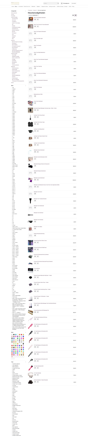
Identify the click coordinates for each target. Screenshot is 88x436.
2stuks (13, 271)
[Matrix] (73, 15)
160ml (13, 117)
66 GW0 (14, 209)
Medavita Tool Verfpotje (38, 219)
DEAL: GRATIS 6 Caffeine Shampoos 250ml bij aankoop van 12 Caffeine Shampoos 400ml (19, 324)
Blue (13, 371)
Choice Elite (14, 422)
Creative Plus (15, 431)
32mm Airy (14, 278)
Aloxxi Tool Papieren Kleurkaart (40, 31)
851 (13, 199)
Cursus (12, 14)
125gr (13, 154)
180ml (13, 119)
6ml (13, 93)
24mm (13, 175)
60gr (13, 153)
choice (13, 406)
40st (13, 144)
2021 (13, 415)
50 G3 (13, 203)
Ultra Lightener (15, 365)
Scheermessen (15, 78)
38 (12, 218)
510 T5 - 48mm (15, 249)
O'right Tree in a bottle (16, 383)
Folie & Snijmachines (16, 70)
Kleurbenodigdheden (16, 51)
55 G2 (13, 205)
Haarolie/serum (15, 28)
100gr (13, 149)
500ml (13, 132)
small (13, 90)
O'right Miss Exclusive (16, 382)
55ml (13, 106)
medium (13, 88)
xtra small (14, 272)
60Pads (13, 239)
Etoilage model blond (16, 405)
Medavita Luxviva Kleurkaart (39, 177)
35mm (13, 258)
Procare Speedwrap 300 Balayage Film (41, 310)
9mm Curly (14, 274)
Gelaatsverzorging (15, 56)
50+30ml (14, 103)
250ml (13, 127)
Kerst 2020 (14, 408)
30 (12, 170)
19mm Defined (15, 275)
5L (12, 139)
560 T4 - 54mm (15, 251)
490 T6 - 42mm (15, 248)
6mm (13, 212)
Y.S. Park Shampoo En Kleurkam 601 (40, 324)
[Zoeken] (58, 3)
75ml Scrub (14, 296)
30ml (13, 100)
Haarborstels (14, 69)
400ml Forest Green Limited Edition (19, 228)
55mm (13, 261)
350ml (13, 294)
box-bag (14, 163)
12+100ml (14, 111)
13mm (13, 173)
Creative (14, 429)
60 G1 (13, 206)
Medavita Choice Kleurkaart (39, 149)
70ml (13, 109)
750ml (13, 134)
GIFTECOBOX (15, 414)
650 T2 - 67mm (15, 253)
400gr (13, 159)
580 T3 (13, 189)
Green (13, 372)
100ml (13, 113)
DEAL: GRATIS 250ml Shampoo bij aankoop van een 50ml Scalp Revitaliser (19, 328)
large (13, 91)
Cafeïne (13, 402)
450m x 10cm (15, 165)
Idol (13, 418)
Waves (13, 285)
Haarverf (13, 40)
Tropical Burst (15, 386)
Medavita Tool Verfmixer (38, 212)
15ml (13, 99)
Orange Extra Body (16, 368)
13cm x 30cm (15, 242)
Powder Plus (14, 424)
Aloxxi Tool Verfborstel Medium (40, 73)
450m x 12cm (15, 226)
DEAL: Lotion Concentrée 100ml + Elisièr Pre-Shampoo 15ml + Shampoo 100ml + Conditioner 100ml (19, 305)
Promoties (13, 15)
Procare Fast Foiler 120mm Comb (40, 240)
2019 (13, 393)
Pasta (13, 388)
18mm (13, 182)
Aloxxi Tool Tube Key (38, 66)
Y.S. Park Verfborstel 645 (38, 366)
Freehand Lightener (16, 363)
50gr (13, 152)
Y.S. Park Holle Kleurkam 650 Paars (40, 317)
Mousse (13, 31)
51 (12, 219)
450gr (13, 160)
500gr (13, 162)
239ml (13, 124)
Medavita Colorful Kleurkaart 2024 (40, 156)
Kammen (13, 73)
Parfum (13, 63)
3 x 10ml (14, 291)
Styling (13, 37)
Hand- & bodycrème (16, 57)
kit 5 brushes (14, 265)
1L (12, 136)
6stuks (13, 243)
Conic (13, 281)
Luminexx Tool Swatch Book (39, 143)
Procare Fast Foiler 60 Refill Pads (40, 247)
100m (13, 140)
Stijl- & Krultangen (15, 79)
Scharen (13, 76)
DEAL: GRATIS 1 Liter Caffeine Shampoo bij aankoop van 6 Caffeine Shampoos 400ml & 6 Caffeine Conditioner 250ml (18, 319)
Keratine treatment (15, 30)
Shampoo (14, 35)
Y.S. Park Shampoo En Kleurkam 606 (41, 345)
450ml (13, 241)
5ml (13, 87)
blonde (13, 398)
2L (12, 288)
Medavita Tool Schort (38, 191)
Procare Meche (37, 268)
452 (13, 195)
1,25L (13, 137)
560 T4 (13, 187)
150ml (13, 116)
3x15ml (13, 225)
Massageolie (14, 62)
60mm (13, 262)
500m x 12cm (15, 166)
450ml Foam (14, 256)
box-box (14, 412)
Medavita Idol (15, 379)
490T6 (13, 185)
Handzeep (14, 60)
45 (12, 172)
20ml (13, 97)
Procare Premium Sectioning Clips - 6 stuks (42, 289)
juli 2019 (14, 396)
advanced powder (15, 428)
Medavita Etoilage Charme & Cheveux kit (41, 163)
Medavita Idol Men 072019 (17, 376)
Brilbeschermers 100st (38, 94)
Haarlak (13, 25)
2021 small (14, 416)
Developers (14, 43)
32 (12, 216)
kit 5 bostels (14, 266)
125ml (13, 114)
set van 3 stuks (15, 245)
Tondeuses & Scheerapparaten (18, 80)
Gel (12, 24)
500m (13, 142)
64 (12, 220)
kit (12, 282)
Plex (13, 34)
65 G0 (13, 208)
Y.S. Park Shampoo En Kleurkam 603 (41, 331)
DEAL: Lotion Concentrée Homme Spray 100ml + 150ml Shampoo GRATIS (19, 310)
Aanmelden (74, 3)
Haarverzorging (14, 17)
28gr (13, 146)
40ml (13, 235)
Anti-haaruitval (15, 18)
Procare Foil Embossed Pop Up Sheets (41, 254)
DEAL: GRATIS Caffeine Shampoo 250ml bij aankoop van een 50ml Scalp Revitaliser (19, 315)
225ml (13, 123)
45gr (13, 147)
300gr (13, 156)
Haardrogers (14, 72)
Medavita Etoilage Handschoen (40, 170)
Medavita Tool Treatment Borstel (40, 198)
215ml (13, 121)
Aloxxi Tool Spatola (37, 45)
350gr (13, 157)
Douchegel (14, 54)
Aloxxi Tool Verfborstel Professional (41, 80)
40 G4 (13, 202)
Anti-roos (14, 20)
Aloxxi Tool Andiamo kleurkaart (40, 17)
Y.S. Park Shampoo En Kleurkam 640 (41, 359)
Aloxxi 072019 (15, 373)
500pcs (13, 233)
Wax (13, 38)
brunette (14, 399)
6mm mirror (14, 213)
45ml (13, 101)
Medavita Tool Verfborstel (39, 205)
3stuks (13, 269)
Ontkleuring (14, 48)
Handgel (13, 59)
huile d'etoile (14, 409)
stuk (13, 289)
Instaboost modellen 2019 (17, 411)
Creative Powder (15, 434)
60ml (13, 107)
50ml (13, 104)
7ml (13, 94)
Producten (30, 10)
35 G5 (13, 200)
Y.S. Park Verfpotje (37, 372)
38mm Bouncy (15, 279)
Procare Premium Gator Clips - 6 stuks (41, 282)
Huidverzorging (14, 53)
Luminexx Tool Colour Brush (39, 115)
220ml (13, 236)
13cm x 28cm (15, 232)
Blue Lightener (15, 426)
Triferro (13, 284)
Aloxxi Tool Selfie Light (38, 38)
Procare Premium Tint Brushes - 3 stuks (41, 296)
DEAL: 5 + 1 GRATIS (16, 312)
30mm (13, 176)
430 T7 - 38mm (15, 246)
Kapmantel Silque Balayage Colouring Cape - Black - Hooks (45, 108)
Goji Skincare (15, 404)
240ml (13, 126)
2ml (13, 222)
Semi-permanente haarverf (17, 50)
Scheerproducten (15, 64)
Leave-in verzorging (16, 22)
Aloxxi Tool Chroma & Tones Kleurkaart (41, 24)
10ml (13, 96)
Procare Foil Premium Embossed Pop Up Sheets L (43, 261)
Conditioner (14, 21)
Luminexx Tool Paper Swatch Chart (40, 136)
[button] (33, 15)
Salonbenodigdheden (16, 75)
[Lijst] (75, 15)
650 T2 (13, 190)
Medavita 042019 (15, 378)
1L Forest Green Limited (16, 229)
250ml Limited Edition (16, 295)
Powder (13, 389)
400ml (13, 130)
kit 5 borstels (14, 268)
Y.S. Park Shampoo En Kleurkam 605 (41, 338)
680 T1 (13, 192)
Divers (12, 82)
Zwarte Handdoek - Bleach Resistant (41, 379)
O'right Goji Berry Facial (17, 375)
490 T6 (13, 193)
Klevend (14, 392)
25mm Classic (15, 276)
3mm (13, 210)
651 (13, 198)
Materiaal (13, 66)
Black (13, 425)
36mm (13, 179)
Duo (13, 286)
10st (13, 143)
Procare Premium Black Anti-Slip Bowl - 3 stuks (43, 275)
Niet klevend (14, 391)
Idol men (14, 419)
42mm (13, 180)
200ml (13, 120)
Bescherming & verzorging (17, 41)
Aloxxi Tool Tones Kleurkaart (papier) (41, 59)
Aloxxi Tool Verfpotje (38, 87)
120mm (13, 238)
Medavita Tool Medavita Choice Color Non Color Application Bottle (46, 184)
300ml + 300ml (15, 292)
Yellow (13, 369)
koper (13, 401)
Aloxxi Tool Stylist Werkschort (39, 52)
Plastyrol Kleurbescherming (39, 233)
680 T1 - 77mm (15, 255)
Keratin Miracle (15, 421)
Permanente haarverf (16, 46)
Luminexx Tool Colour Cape (39, 122)
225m (13, 150)
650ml (13, 133)
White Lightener (15, 366)
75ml (13, 110)
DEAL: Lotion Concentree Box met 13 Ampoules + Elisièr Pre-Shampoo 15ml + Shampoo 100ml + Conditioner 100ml (19, 300)
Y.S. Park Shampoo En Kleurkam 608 (41, 352)
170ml (13, 231)
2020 (13, 395)
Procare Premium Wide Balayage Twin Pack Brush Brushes (45, 303)
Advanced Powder (16, 432)
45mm (13, 259)
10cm (13, 167)
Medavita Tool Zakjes (38, 226)
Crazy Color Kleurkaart (38, 101)
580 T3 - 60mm (15, 252)
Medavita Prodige (15, 381)
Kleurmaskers (14, 44)
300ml (13, 129)
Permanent (14, 33)
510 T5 (13, 186)
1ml (13, 223)
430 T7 (13, 183)
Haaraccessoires (15, 68)
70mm (13, 264)
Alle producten (14, 12)
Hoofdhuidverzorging (16, 27)
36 (12, 177)
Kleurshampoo (15, 47)
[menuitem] (12, 6)
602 (13, 196)
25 (12, 215)
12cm (13, 169)
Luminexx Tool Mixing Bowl (39, 129)
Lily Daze (14, 385)
